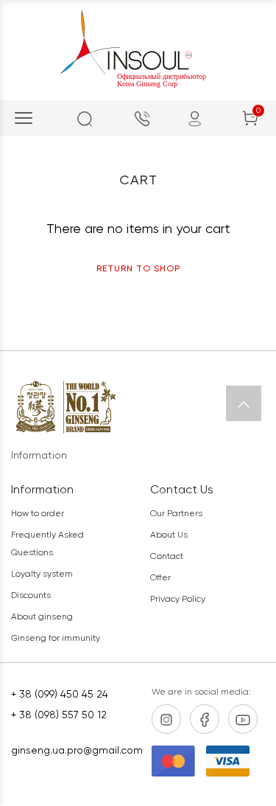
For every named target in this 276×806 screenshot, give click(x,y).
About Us (169, 534)
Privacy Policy (177, 599)
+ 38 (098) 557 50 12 (59, 714)
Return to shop (138, 268)
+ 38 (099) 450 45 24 (59, 694)
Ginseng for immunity (55, 638)
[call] (142, 118)
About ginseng (42, 616)
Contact (166, 556)
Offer (160, 577)
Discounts (31, 595)
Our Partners (176, 513)
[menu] (23, 118)
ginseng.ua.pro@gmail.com (71, 750)
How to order (37, 513)
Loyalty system (42, 574)
